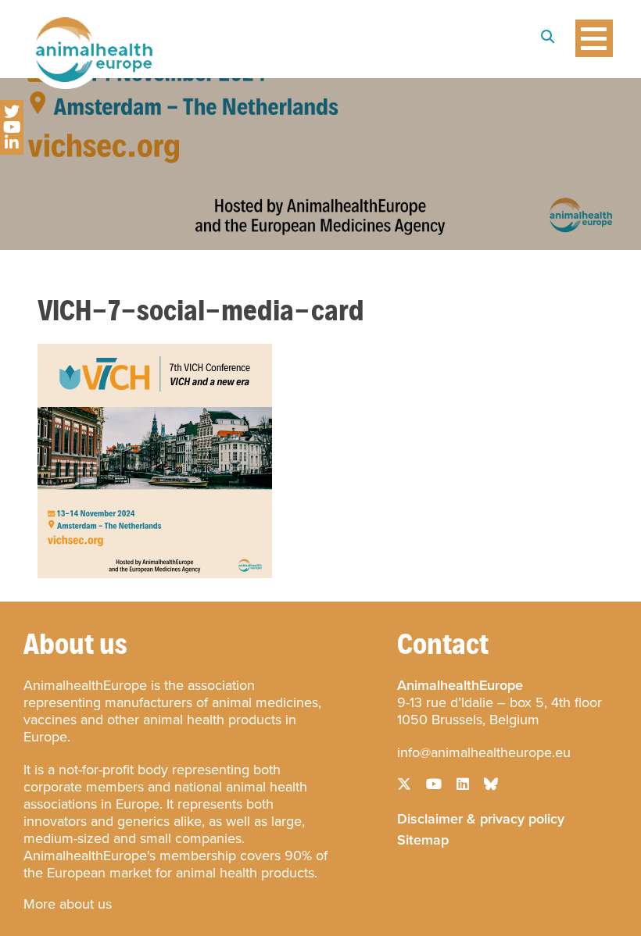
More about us (67, 904)
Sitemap (423, 838)
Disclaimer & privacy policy (480, 817)
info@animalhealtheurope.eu (484, 752)
